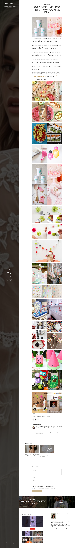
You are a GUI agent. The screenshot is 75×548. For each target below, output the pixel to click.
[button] (27, 534)
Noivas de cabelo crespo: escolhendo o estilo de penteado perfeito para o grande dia (32, 455)
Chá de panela (9, 272)
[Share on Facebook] (33, 419)
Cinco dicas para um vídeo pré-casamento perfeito (33, 503)
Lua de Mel (9, 275)
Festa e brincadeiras (46, 4)
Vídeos (9, 269)
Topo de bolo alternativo (59, 445)
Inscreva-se (33, 528)
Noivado (9, 276)
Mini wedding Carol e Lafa (61, 503)
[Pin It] (38, 419)
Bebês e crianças (9, 279)
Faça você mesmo (9, 273)
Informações (9, 280)
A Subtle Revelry (34, 163)
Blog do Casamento (11, 545)
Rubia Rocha (47, 14)
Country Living (34, 122)
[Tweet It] (36, 419)
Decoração (44, 416)
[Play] (32, 522)
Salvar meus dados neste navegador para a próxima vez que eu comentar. (43, 486)
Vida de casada (9, 277)
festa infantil (48, 416)
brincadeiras (39, 416)
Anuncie (9, 281)
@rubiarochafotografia (36, 77)
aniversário (34, 416)
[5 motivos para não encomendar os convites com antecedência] (47, 449)
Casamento (9, 270)
